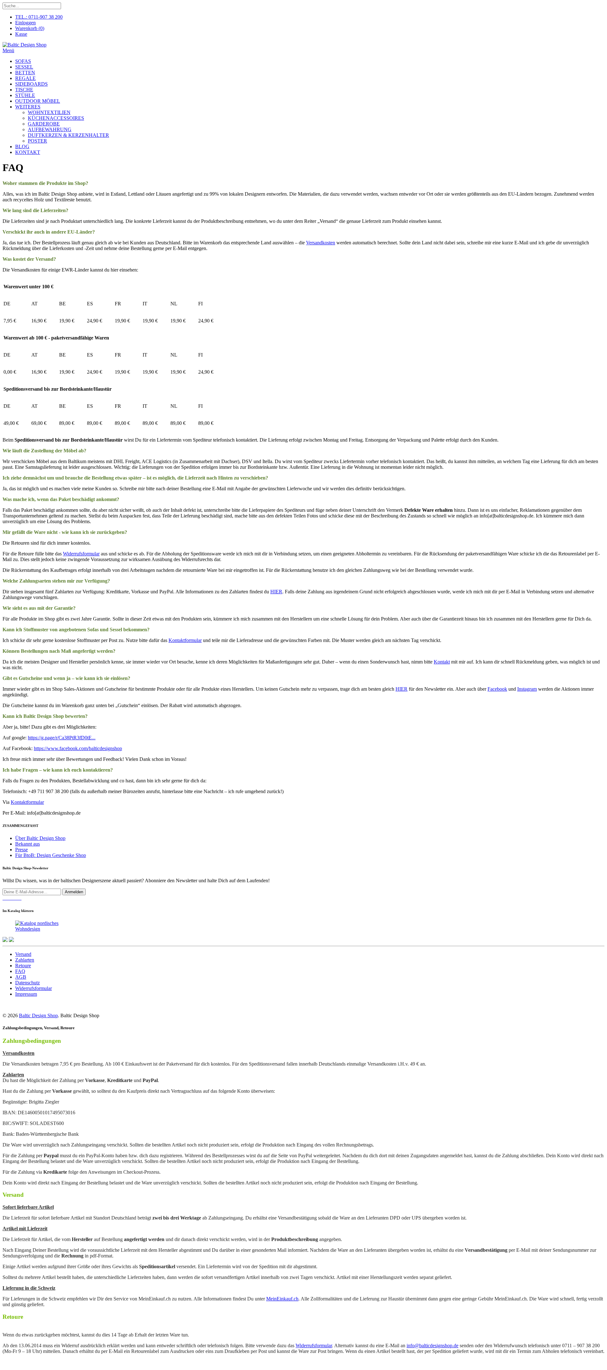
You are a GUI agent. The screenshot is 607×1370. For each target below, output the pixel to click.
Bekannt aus (27, 844)
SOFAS (23, 61)
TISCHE (24, 89)
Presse (21, 849)
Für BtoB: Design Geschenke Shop (50, 855)
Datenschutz (27, 982)
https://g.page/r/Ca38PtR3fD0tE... (61, 737)
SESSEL (24, 67)
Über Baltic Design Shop (40, 838)
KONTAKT (27, 152)
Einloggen (25, 22)
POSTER (37, 141)
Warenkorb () (29, 28)
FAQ (20, 971)
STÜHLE (25, 95)
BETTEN (25, 72)
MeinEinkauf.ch (282, 1298)
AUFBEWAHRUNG (49, 129)
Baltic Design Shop (38, 1015)
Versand (23, 954)
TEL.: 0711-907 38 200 (39, 17)
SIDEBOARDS (31, 84)
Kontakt (442, 661)
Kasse (21, 34)
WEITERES (27, 106)
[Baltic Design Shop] (24, 44)
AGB (20, 977)
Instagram (527, 689)
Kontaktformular (185, 640)
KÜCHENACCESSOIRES (56, 118)
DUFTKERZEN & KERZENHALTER (68, 135)
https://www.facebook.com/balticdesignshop (78, 748)
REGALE (25, 78)
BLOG (22, 146)
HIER (276, 591)
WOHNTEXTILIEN (49, 112)
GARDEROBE (44, 123)
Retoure (23, 965)
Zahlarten (24, 960)
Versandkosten (320, 242)
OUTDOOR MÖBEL (37, 101)
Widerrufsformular (81, 553)
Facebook (497, 689)
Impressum (26, 994)
